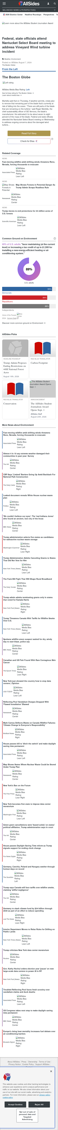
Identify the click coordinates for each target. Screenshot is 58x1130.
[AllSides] (29, 4)
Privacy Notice (14, 1064)
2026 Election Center (14, 14)
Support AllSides (42, 1064)
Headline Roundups (33, 14)
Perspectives (48, 14)
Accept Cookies (15, 1104)
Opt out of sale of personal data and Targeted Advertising (27, 1116)
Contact (29, 1067)
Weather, (7, 59)
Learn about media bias (11, 95)
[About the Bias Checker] (52, 139)
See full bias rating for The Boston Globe (17, 93)
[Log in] (48, 3)
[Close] (51, 1071)
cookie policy (8, 1097)
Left (28, 89)
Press (23, 1061)
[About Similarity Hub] (55, 238)
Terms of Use (44, 1061)
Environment (16, 59)
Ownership (32, 1061)
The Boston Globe (8, 65)
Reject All (39, 1104)
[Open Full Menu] (4, 3)
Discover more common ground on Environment (22, 323)
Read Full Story (29, 133)
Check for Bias (27, 141)
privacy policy (44, 1094)
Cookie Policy (28, 1064)
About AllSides (14, 1061)
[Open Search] (55, 3)
